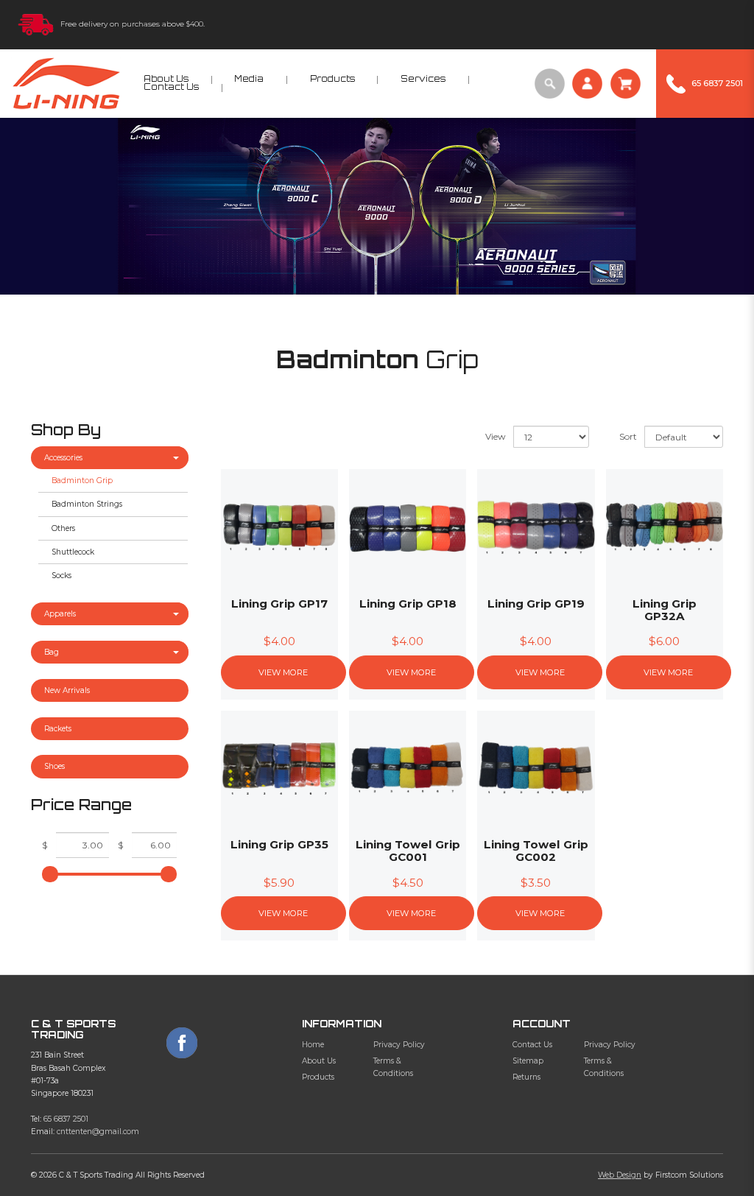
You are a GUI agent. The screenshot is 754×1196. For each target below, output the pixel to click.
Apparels (60, 614)
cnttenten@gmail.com (98, 1131)
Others (63, 528)
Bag (51, 652)
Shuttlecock (73, 552)
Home (313, 1044)
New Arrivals (67, 690)
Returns (526, 1077)
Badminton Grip (82, 480)
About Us (319, 1061)
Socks (61, 575)
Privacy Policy (399, 1044)
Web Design (619, 1175)
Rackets (57, 729)
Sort (628, 436)
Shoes (54, 766)
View (495, 436)
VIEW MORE (283, 672)
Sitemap (527, 1061)
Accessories (63, 457)
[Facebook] (181, 1042)
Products (318, 1077)
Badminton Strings (87, 504)
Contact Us (532, 1044)
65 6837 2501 (65, 1119)
